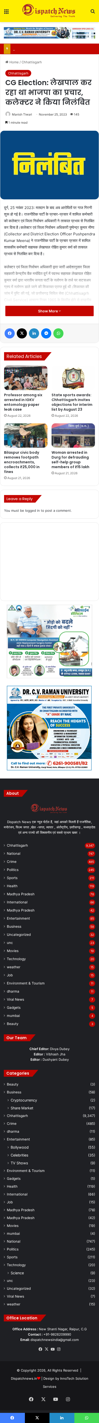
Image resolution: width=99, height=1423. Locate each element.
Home (13, 62)
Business (14, 926)
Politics (13, 870)
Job (10, 975)
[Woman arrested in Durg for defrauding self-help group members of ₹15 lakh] (73, 435)
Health (12, 886)
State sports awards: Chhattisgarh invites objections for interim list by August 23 (72, 402)
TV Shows (19, 1163)
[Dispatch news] (49, 11)
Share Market (22, 1108)
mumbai (13, 1016)
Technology (16, 959)
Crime (11, 862)
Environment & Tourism (26, 983)
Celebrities (19, 1155)
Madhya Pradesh (21, 894)
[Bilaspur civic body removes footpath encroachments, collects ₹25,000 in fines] (25, 435)
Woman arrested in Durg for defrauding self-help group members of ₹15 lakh (70, 459)
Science (17, 1273)
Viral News (15, 999)
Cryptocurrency (24, 1100)
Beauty (13, 1024)
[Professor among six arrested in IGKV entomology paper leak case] (25, 378)
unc (10, 943)
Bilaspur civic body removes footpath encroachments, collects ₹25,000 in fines (22, 462)
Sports (12, 878)
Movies (13, 951)
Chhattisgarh (32, 62)
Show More (48, 311)
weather (13, 967)
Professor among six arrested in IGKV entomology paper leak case (23, 402)
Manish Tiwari (22, 114)
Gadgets (14, 1007)
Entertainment (18, 918)
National (13, 853)
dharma (13, 991)
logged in (32, 510)
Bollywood (20, 1147)
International (17, 902)
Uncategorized (19, 935)
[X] (46, 1349)
